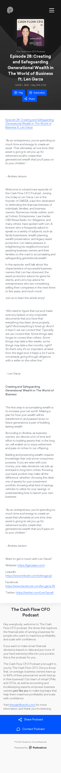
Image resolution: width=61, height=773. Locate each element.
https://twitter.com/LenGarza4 (35, 592)
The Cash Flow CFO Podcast (30, 52)
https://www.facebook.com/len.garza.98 (30, 586)
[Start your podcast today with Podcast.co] (37, 748)
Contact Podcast (33, 729)
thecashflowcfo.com (22, 705)
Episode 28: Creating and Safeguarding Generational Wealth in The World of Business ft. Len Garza (29, 124)
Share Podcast (33, 719)
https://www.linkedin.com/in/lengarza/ (28, 576)
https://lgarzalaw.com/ (31, 565)
